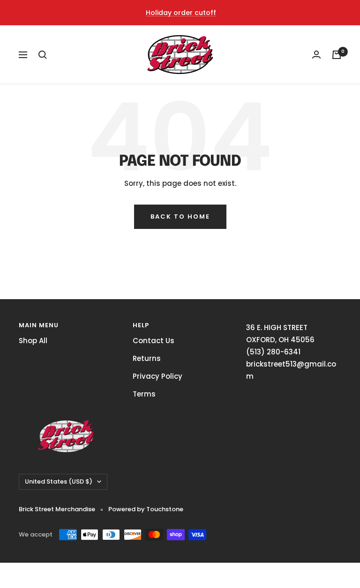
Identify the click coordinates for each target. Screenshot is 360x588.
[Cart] (336, 55)
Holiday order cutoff (181, 12)
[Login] (316, 55)
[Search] (42, 55)
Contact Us (153, 340)
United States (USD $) (58, 481)
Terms (144, 394)
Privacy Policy (157, 376)
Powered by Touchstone (145, 509)
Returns (147, 358)
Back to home (180, 216)
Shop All (33, 340)
